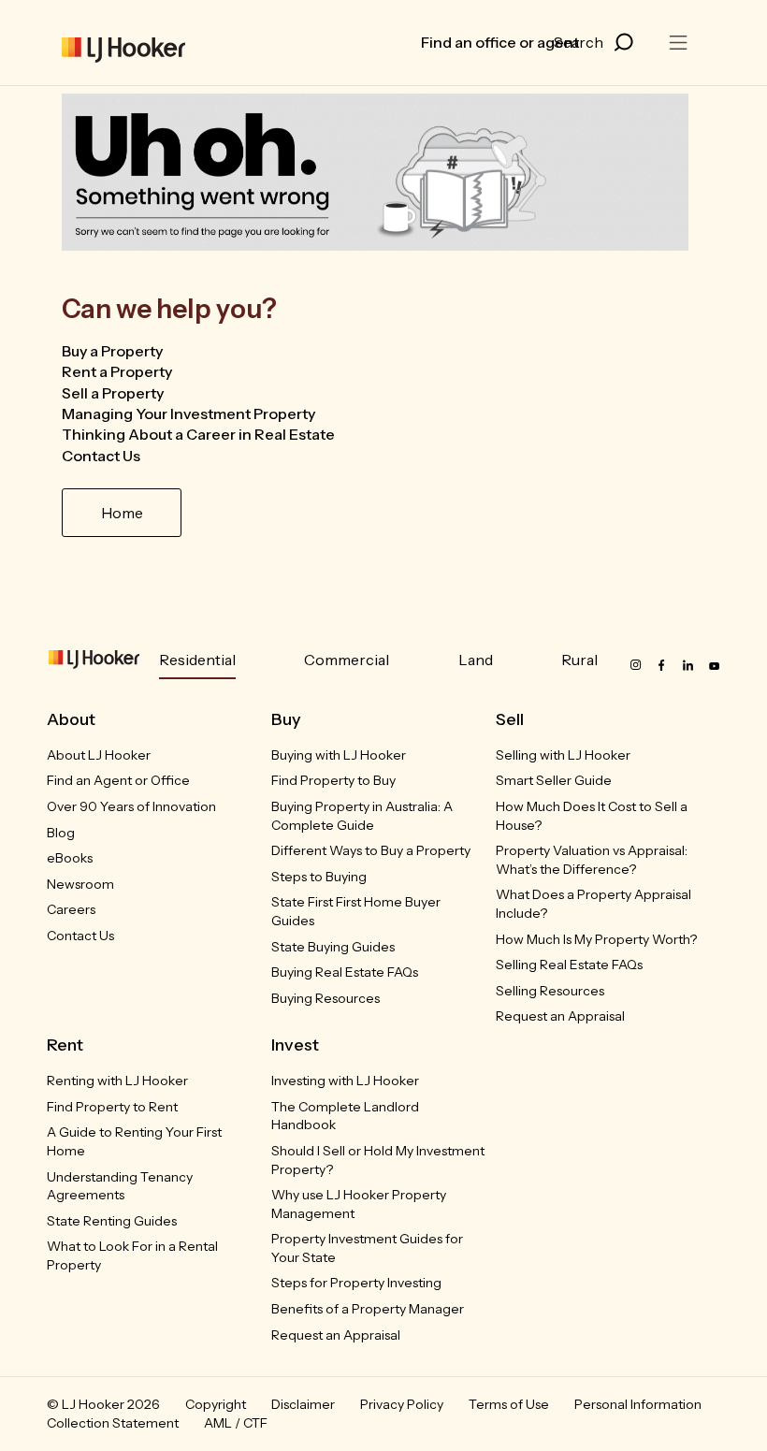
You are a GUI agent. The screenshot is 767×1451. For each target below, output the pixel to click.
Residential (197, 659)
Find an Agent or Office (118, 780)
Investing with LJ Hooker (345, 1080)
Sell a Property (113, 393)
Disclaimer (303, 1404)
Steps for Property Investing (356, 1282)
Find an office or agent (500, 42)
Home (122, 512)
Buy (286, 719)
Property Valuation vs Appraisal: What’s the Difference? (591, 860)
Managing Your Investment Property (188, 413)
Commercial (346, 659)
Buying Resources (325, 998)
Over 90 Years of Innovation (131, 806)
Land (475, 659)
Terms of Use (509, 1404)
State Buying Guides (333, 946)
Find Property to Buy (333, 780)
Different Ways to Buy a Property (370, 850)
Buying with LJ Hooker (338, 755)
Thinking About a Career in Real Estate (198, 434)
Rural (579, 659)
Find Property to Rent (112, 1106)
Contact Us (101, 455)
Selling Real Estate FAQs (569, 964)
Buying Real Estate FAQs (344, 972)
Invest (295, 1045)
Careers (71, 909)
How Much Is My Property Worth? (596, 939)
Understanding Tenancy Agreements (120, 1186)
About (71, 719)
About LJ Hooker (99, 755)
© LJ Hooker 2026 (103, 1404)
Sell (510, 719)
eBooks (70, 857)
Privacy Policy (401, 1404)
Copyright (215, 1404)
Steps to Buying (319, 876)
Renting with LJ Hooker (117, 1080)
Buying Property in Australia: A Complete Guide (362, 816)
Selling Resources (550, 990)
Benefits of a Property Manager (367, 1308)
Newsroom (80, 884)
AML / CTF (236, 1423)
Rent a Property (117, 371)
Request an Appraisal (560, 1016)
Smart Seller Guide (554, 780)
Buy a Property (112, 350)
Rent (65, 1045)
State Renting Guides (112, 1220)
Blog (61, 832)
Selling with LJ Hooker (563, 755)
